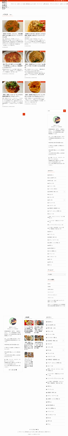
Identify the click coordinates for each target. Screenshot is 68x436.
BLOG (49, 283)
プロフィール (50, 297)
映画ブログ (47, 431)
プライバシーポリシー (52, 294)
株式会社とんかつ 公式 (29, 431)
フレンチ (52, 202)
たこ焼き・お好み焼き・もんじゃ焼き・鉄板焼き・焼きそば (56, 228)
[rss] (63, 0)
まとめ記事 (52, 177)
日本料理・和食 (53, 191)
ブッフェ (51, 234)
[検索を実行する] (64, 111)
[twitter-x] (56, 0)
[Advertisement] (56, 60)
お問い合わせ (50, 289)
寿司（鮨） (52, 180)
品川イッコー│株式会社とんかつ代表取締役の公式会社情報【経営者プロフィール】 (56, 305)
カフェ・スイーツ (53, 239)
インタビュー (52, 256)
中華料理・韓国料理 (54, 208)
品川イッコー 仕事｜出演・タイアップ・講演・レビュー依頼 (56, 301)
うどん (51, 197)
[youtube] (61, 0)
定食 (50, 231)
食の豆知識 (52, 248)
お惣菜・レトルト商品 (54, 242)
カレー (51, 213)
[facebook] (55, 0)
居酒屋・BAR (53, 237)
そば (51, 194)
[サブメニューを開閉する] (64, 192)
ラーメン (52, 186)
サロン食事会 (52, 251)
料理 (50, 245)
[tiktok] (60, 0)
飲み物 (51, 175)
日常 (51, 262)
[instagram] (58, 0)
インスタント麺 (53, 188)
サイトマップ (50, 292)
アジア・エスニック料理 (55, 211)
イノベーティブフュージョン (56, 224)
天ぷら (51, 183)
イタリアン (52, 205)
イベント (51, 253)
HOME (49, 286)
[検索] (65, 0)
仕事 (36, 431)
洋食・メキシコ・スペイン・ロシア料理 (57, 217)
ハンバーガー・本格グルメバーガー (56, 221)
